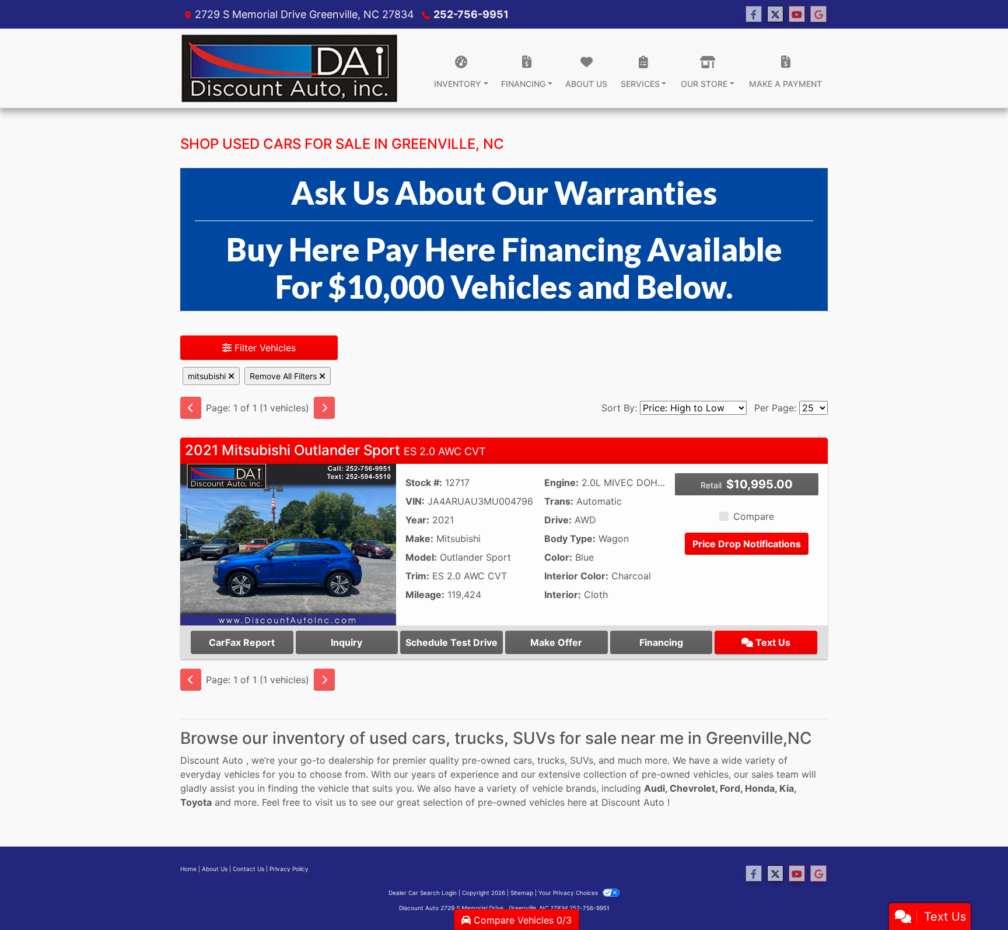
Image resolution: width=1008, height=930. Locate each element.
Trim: (417, 576)
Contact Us (248, 868)
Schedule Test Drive (451, 642)
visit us (330, 802)
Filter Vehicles (264, 348)
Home (188, 868)
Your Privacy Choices (569, 892)
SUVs (581, 760)
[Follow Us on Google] (818, 14)
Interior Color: (576, 576)
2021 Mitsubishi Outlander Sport (335, 450)
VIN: (415, 501)
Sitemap (521, 892)
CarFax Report (242, 642)
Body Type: (570, 538)
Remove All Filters (284, 376)
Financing (661, 642)
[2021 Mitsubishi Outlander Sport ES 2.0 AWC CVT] (288, 544)
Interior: (562, 594)
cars (522, 760)
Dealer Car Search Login (422, 892)
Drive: (558, 520)
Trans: (558, 501)
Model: (421, 557)
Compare (753, 516)
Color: (558, 557)
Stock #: (423, 482)
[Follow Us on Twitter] (775, 14)
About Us (215, 868)
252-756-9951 (471, 14)
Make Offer (556, 642)
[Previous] (190, 408)
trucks (551, 760)
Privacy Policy (289, 868)
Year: (417, 520)
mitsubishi (208, 376)
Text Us (771, 642)
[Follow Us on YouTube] (797, 14)
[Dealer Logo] (289, 68)
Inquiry (346, 642)
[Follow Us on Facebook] (754, 14)
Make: (419, 538)
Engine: (561, 482)
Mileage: (424, 594)
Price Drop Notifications (746, 544)
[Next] (324, 408)
